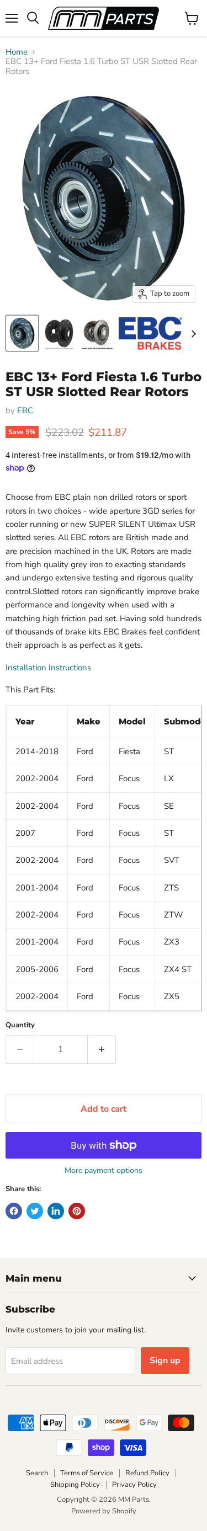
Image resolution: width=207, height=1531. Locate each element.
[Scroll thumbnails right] (191, 333)
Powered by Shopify (103, 1511)
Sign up (165, 1360)
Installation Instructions (48, 667)
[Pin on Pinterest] (76, 1211)
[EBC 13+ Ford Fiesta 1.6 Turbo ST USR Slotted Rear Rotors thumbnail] (22, 333)
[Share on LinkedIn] (55, 1211)
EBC (25, 410)
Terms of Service (86, 1473)
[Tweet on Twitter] (34, 1211)
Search (37, 1473)
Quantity (20, 1025)
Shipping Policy (75, 1485)
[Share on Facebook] (14, 1211)
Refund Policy (147, 1473)
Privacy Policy (134, 1485)
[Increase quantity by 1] (102, 1049)
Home (17, 52)
